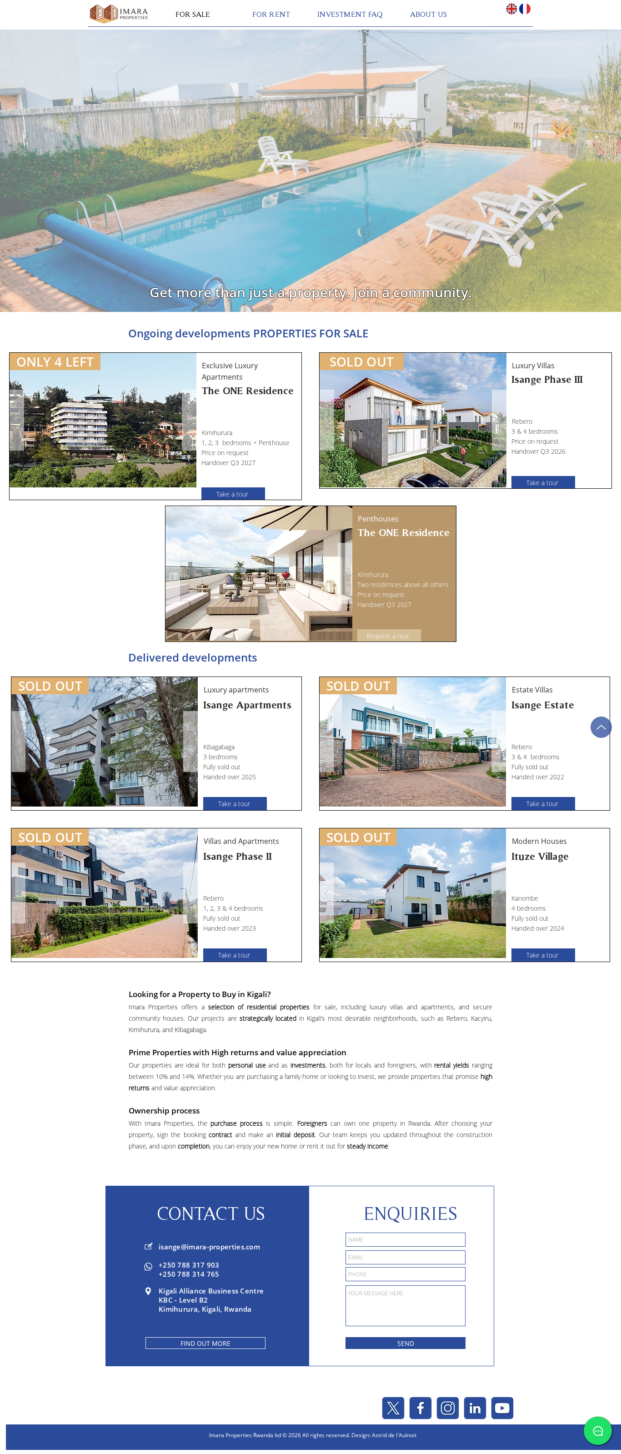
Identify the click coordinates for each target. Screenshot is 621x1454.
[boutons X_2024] (393, 1408)
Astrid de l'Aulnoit (394, 1435)
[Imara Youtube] (502, 1408)
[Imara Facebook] (420, 1408)
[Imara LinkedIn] (475, 1408)
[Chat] (598, 1431)
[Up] (601, 727)
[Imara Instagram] (447, 1408)
